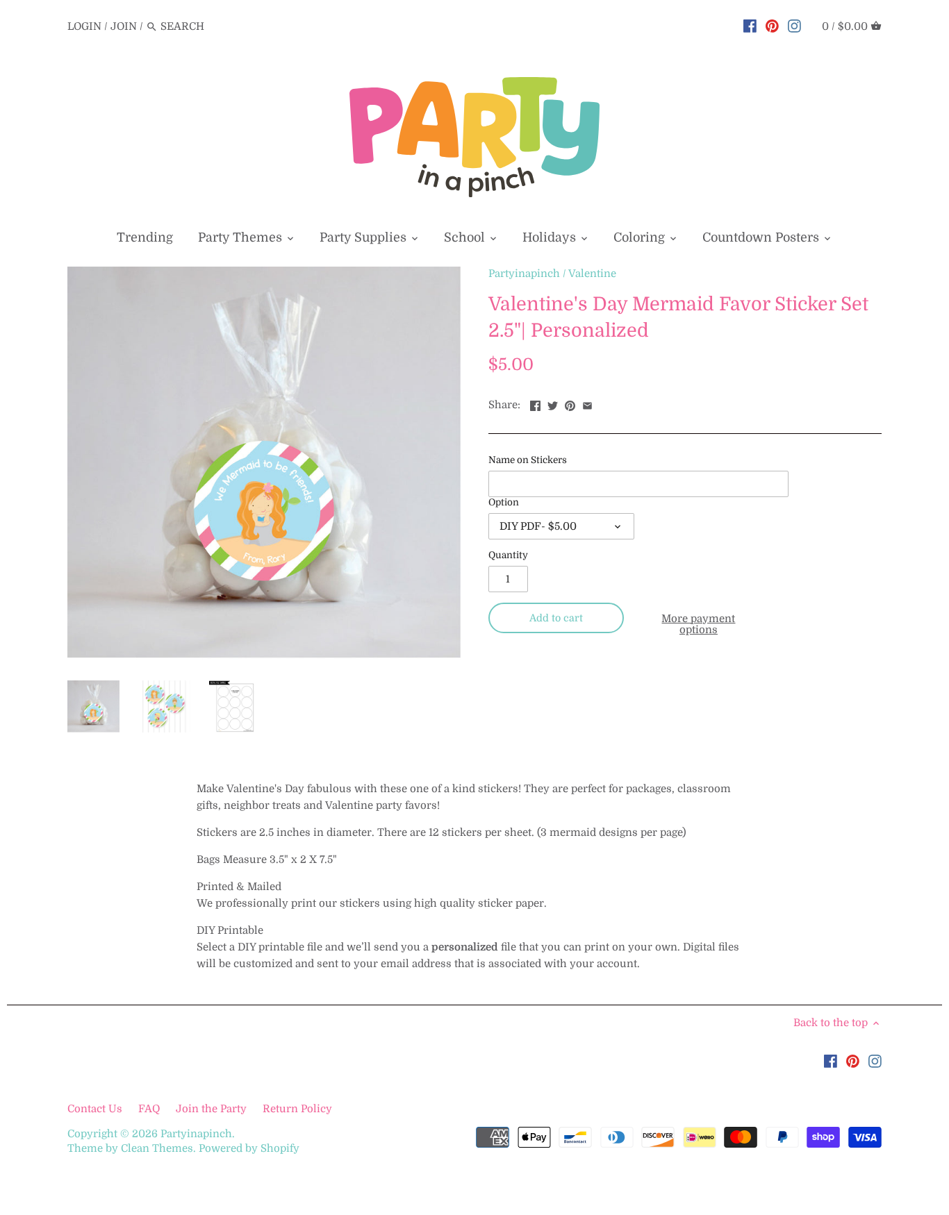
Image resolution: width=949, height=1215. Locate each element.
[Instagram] (794, 25)
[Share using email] (587, 403)
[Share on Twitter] (552, 403)
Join (123, 26)
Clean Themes (157, 1148)
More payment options (698, 624)
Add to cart (556, 617)
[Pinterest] (772, 25)
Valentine (592, 273)
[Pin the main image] (570, 403)
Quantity (508, 555)
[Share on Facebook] (535, 403)
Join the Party (211, 1109)
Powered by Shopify (249, 1148)
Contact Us (96, 1109)
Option (503, 502)
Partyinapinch (524, 273)
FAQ (149, 1109)
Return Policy (297, 1109)
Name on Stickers (527, 460)
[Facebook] (750, 25)
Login (84, 26)
